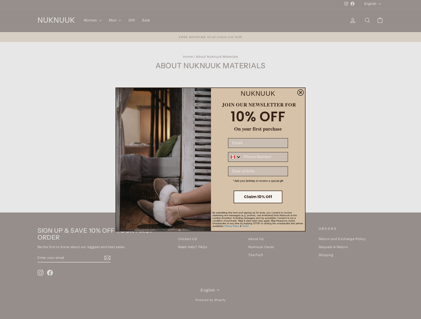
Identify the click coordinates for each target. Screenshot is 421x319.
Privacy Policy (232, 226)
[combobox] (234, 157)
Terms (245, 226)
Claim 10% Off (258, 197)
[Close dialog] (300, 92)
